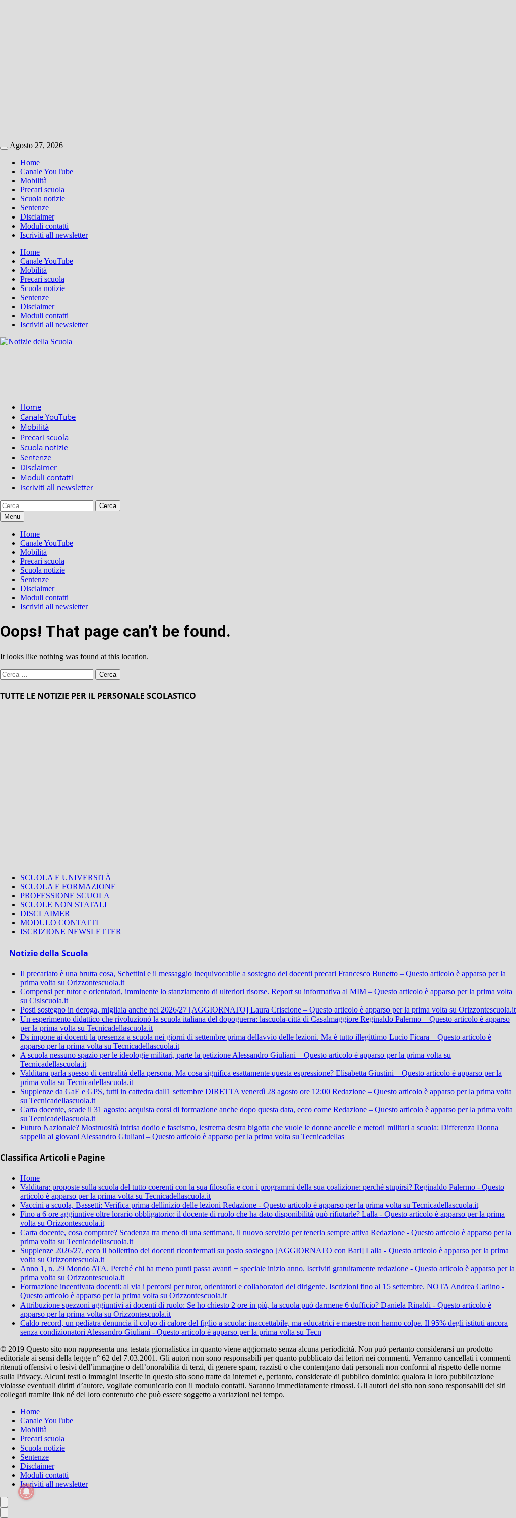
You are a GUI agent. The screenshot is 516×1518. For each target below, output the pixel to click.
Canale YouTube (46, 171)
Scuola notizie (42, 198)
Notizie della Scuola (48, 953)
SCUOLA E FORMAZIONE (68, 886)
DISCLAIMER (45, 913)
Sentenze (34, 207)
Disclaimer (37, 216)
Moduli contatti (44, 226)
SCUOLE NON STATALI (63, 904)
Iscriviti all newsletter (54, 235)
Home (30, 162)
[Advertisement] (258, 70)
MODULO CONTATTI (59, 922)
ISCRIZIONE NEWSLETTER (70, 931)
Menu (12, 516)
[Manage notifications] (26, 1492)
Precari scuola (42, 189)
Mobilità (33, 180)
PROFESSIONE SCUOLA (65, 895)
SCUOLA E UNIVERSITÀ (65, 877)
